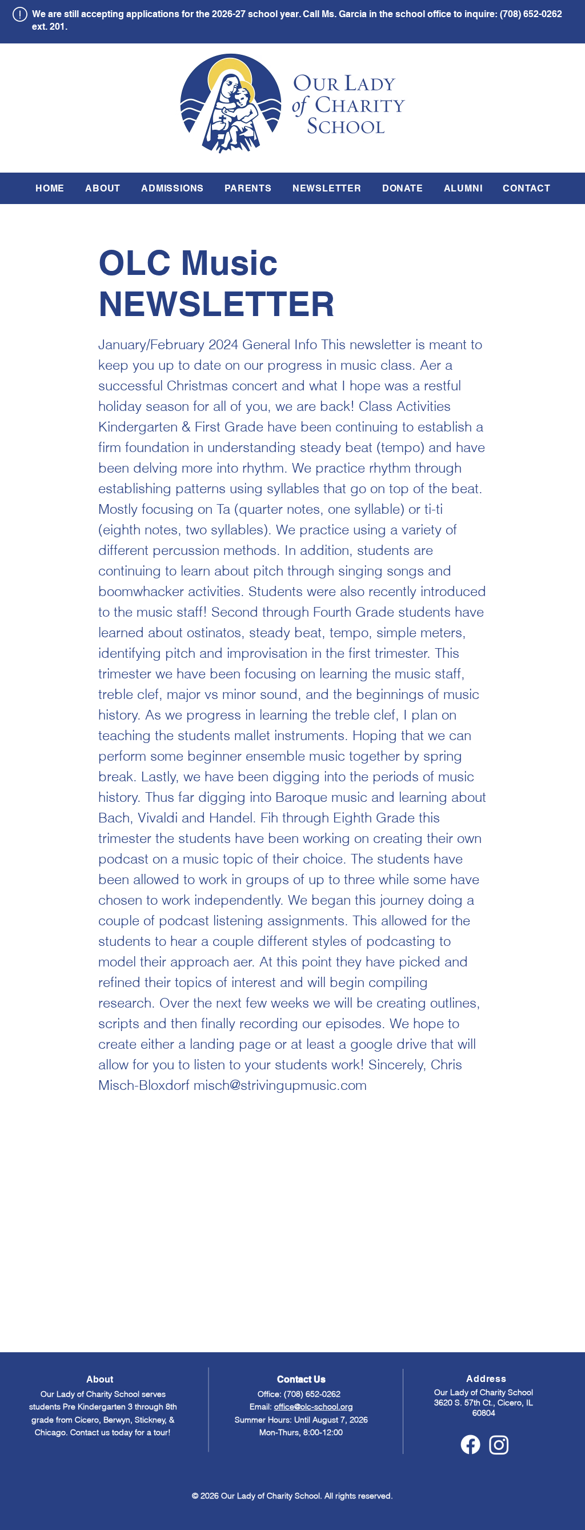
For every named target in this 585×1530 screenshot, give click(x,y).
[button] (103, 188)
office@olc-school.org (313, 1406)
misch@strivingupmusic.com (280, 1085)
